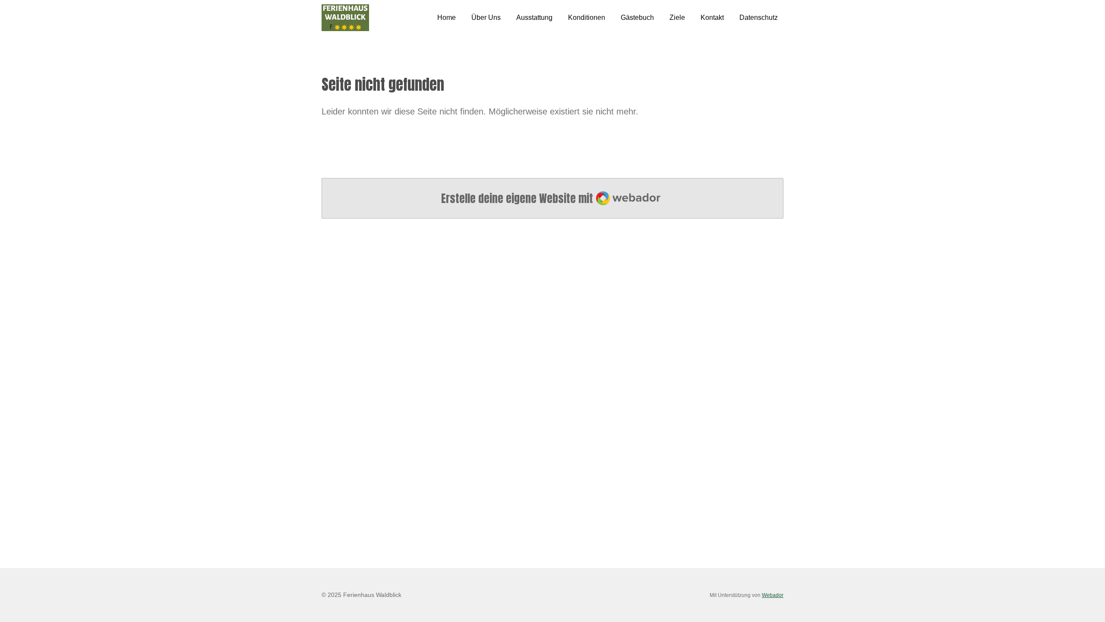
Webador (772, 595)
